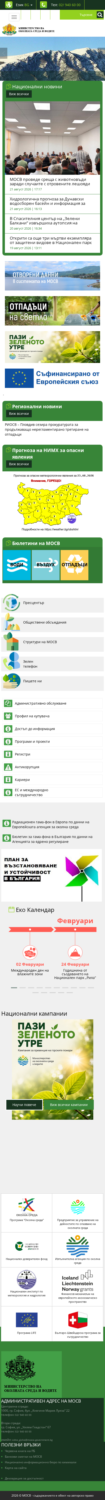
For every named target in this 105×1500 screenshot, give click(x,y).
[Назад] (3, 53)
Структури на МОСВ (40, 642)
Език (22, 4)
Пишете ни (32, 681)
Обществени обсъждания (44, 622)
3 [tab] (48, 75)
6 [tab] (70, 75)
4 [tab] (56, 75)
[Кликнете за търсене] (99, 14)
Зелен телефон (30, 664)
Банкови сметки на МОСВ (23, 1456)
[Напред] (101, 53)
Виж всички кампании (69, 1104)
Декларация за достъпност (24, 1478)
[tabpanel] (52, 59)
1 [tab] (34, 75)
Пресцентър (33, 602)
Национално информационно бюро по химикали (40, 1462)
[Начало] (28, 29)
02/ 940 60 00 (23, 1415)
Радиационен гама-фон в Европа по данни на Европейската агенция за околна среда (50, 824)
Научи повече (24, 1104)
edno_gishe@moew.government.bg (32, 1440)
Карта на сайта (16, 1468)
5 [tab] (63, 75)
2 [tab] (41, 75)
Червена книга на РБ (20, 1451)
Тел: (66, 4)
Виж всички (19, 94)
